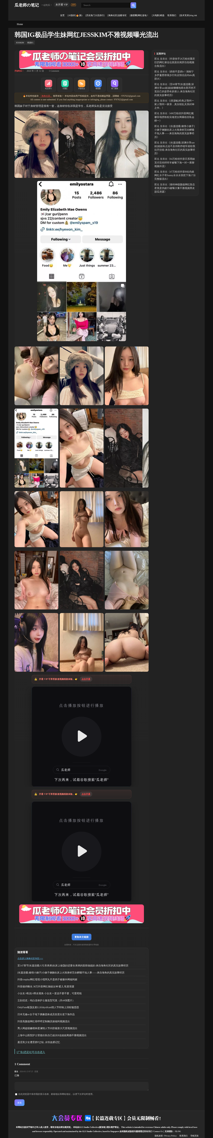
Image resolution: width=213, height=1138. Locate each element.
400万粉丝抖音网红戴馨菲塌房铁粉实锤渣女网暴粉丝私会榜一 (174, 117)
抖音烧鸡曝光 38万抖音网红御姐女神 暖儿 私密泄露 (45, 986)
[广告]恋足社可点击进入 (31, 1052)
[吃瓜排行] (48, 85)
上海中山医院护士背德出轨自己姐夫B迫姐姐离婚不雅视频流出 (52, 1035)
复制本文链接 (82, 937)
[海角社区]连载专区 (117, 15)
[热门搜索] (114, 85)
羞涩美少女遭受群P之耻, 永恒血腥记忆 (38, 1042)
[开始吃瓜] (81, 85)
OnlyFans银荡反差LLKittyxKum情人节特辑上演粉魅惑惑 (48, 1007)
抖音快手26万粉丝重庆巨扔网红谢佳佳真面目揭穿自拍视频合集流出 (174, 62)
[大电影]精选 (158, 15)
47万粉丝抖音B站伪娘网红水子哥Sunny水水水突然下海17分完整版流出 (175, 175)
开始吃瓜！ (19, 71)
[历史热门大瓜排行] (94, 15)
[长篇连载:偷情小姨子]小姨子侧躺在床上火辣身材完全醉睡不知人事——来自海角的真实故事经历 (70, 972)
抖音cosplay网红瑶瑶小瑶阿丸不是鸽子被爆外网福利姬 (47, 979)
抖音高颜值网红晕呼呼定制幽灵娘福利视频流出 (43, 1021)
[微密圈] (98, 85)
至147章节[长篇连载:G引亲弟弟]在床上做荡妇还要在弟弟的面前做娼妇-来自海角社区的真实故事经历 (72, 965)
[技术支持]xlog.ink (188, 15)
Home (20, 24)
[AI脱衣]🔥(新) (75, 15)
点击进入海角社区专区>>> (30, 958)
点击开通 (86, 679)
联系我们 (171, 15)
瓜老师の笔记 (27, 5)
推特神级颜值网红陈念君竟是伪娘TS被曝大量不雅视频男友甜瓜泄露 (174, 188)
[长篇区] (65, 85)
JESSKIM (20, 42)
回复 (36, 1071)
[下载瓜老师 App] (73, 5)
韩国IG (30, 42)
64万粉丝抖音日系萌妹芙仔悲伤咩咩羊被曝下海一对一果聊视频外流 (174, 162)
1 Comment (54, 71)
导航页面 (194, 1136)
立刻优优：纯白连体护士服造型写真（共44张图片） (46, 1000)
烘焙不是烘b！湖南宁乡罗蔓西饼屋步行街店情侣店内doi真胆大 (174, 75)
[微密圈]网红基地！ (139, 15)
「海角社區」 (45, 96)
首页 (62, 15)
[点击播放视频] (81, 737)
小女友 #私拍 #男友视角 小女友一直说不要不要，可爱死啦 (49, 993)
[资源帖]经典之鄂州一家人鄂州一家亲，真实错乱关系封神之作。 (174, 104)
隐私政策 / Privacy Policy (166, 1136)
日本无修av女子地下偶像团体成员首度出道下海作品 (46, 1014)
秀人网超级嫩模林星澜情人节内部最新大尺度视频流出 (47, 1028)
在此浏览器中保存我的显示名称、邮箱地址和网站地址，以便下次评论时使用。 (56, 1094)
